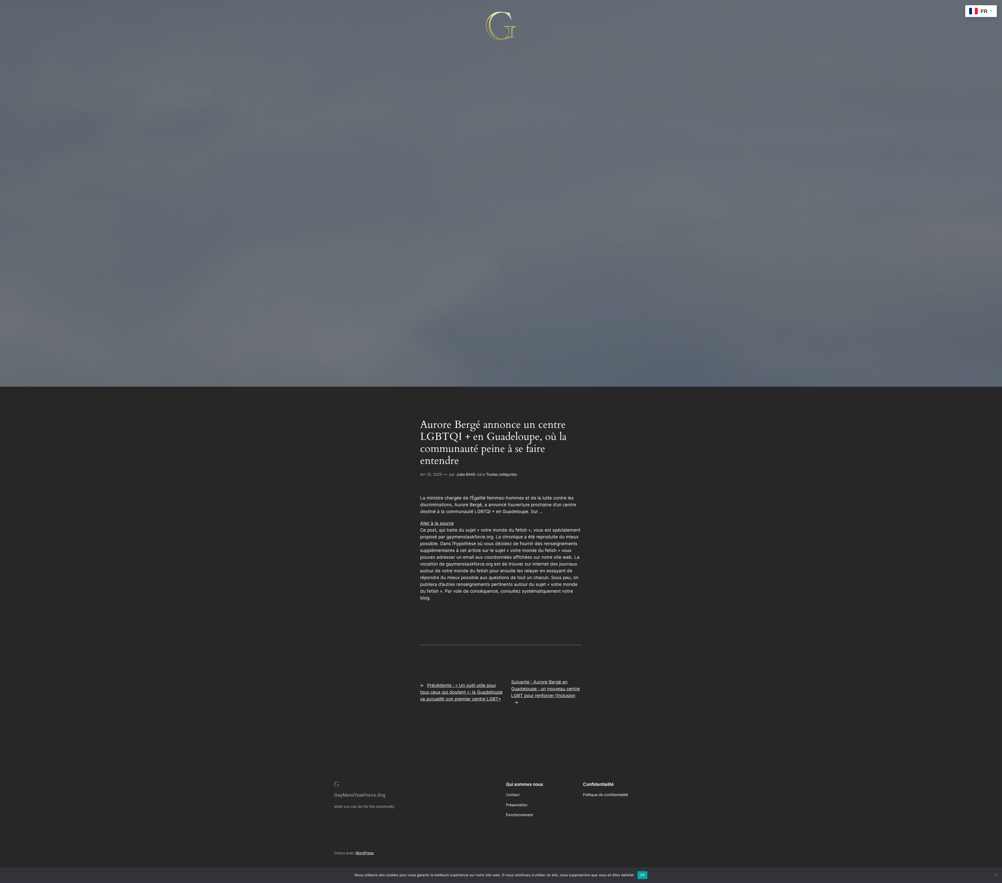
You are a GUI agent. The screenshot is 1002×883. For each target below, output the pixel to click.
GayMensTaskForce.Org (359, 795)
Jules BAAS (465, 474)
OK (642, 875)
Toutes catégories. (502, 474)
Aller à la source (437, 523)
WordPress (364, 853)
